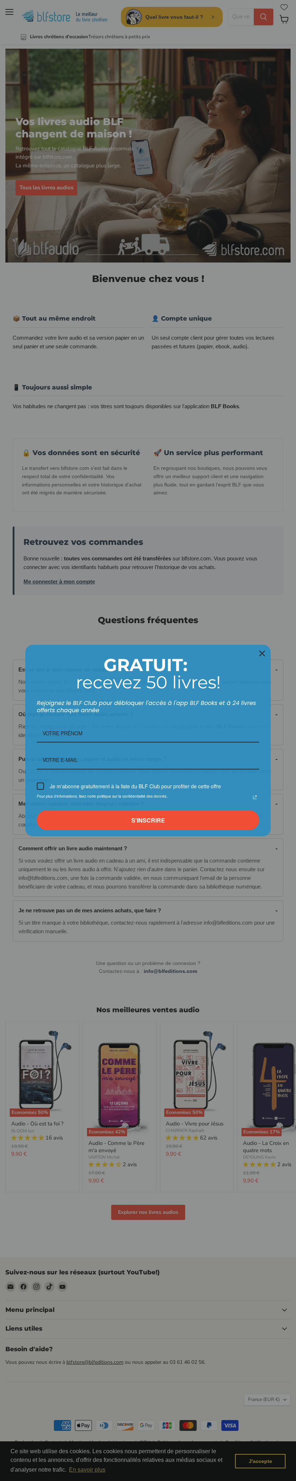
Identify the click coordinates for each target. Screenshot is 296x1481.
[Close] (262, 653)
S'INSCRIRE (148, 820)
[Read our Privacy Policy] (255, 797)
